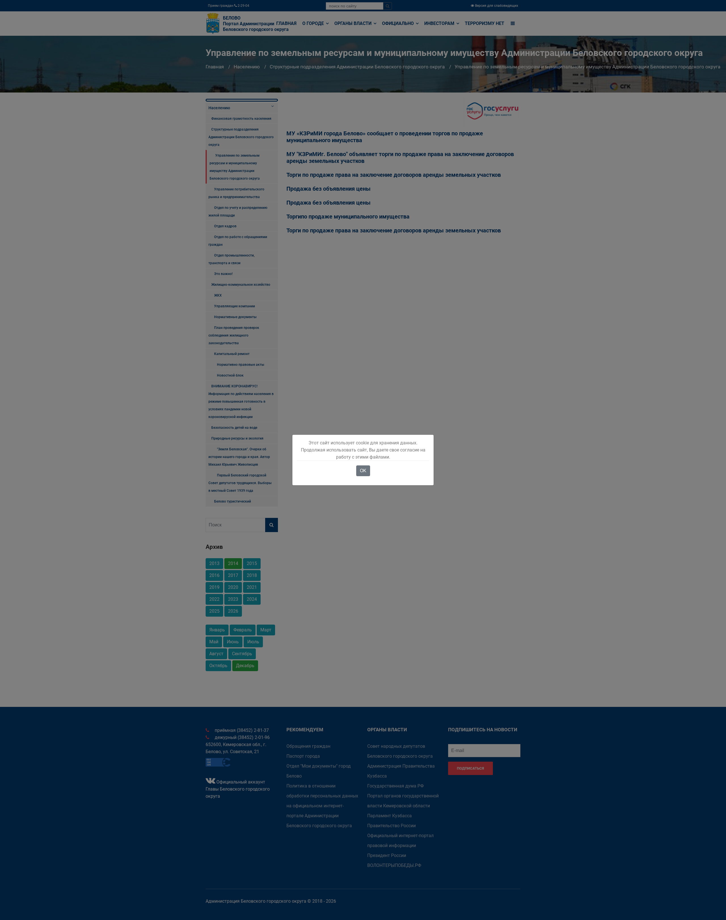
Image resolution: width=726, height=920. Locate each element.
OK (363, 470)
